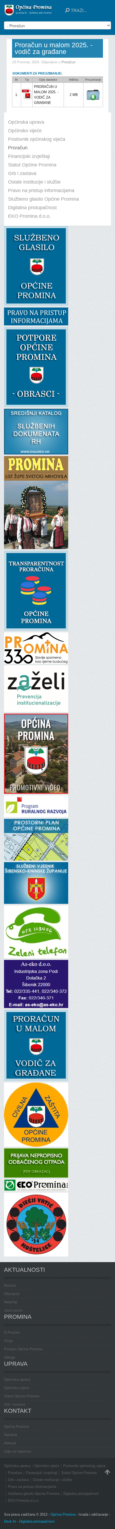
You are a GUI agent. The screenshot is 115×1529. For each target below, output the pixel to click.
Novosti (10, 1285)
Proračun (68, 62)
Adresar (10, 1443)
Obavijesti (12, 1294)
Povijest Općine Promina (23, 1349)
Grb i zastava (14, 1404)
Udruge (9, 1357)
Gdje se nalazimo (17, 1451)
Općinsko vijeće (16, 1388)
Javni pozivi (13, 1310)
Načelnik (10, 1435)
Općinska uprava (17, 1380)
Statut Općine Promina (21, 1396)
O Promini (12, 1332)
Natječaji (10, 1302)
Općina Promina (16, 1427)
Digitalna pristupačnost (37, 1521)
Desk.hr (10, 1521)
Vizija (8, 1341)
